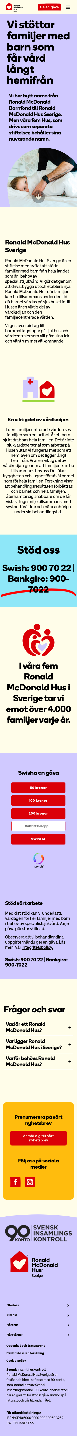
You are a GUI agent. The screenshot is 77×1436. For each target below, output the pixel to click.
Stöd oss (13, 1305)
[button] (68, 7)
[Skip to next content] (38, 196)
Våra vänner (14, 1335)
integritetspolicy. (37, 947)
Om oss (12, 1315)
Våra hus (12, 1325)
